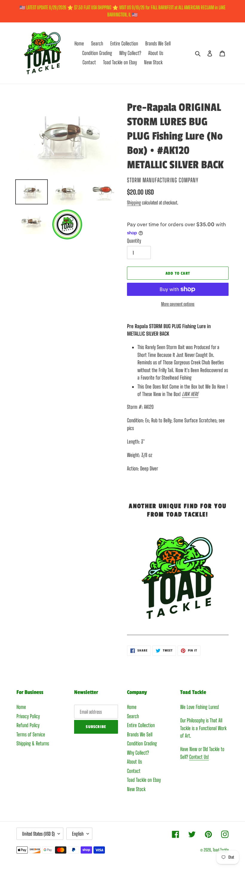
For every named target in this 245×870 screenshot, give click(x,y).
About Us (134, 762)
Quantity (134, 241)
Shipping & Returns (32, 743)
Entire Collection (141, 725)
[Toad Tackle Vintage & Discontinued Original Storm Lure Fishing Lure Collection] (178, 631)
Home (21, 707)
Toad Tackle (221, 849)
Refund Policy (27, 725)
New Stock (136, 789)
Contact (133, 771)
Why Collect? (138, 753)
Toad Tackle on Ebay (144, 780)
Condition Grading (142, 743)
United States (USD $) (38, 834)
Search (133, 716)
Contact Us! (199, 757)
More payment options (178, 304)
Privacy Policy (28, 716)
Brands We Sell (139, 734)
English (78, 834)
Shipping (134, 202)
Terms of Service (30, 734)
